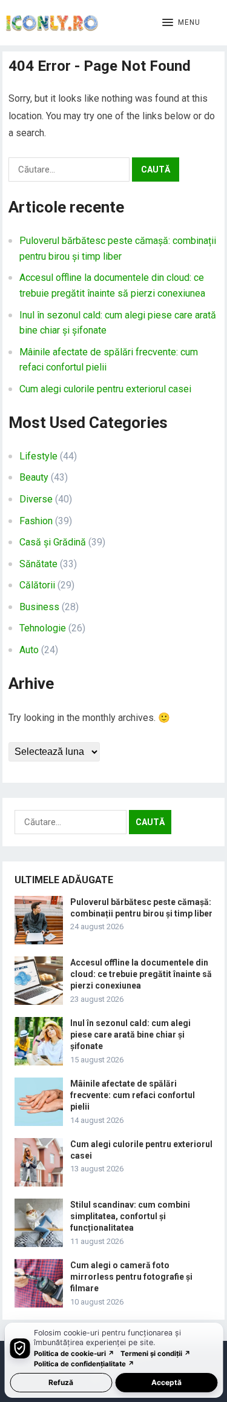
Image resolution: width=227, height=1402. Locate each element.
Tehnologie (42, 628)
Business (39, 607)
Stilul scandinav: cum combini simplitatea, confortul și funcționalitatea (130, 1216)
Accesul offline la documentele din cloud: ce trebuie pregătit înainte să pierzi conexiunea (141, 974)
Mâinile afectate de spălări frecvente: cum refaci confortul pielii (132, 1095)
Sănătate (38, 564)
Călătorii (37, 585)
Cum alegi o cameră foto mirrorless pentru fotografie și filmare (131, 1276)
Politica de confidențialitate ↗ (84, 1364)
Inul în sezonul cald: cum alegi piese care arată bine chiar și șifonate (130, 1034)
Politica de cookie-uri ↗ (74, 1353)
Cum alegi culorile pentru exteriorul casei (105, 389)
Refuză (60, 1382)
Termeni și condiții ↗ (155, 1353)
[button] (181, 23)
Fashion (36, 521)
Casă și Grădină (52, 542)
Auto (29, 650)
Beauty (33, 477)
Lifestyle (38, 456)
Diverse (36, 499)
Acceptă (166, 1382)
